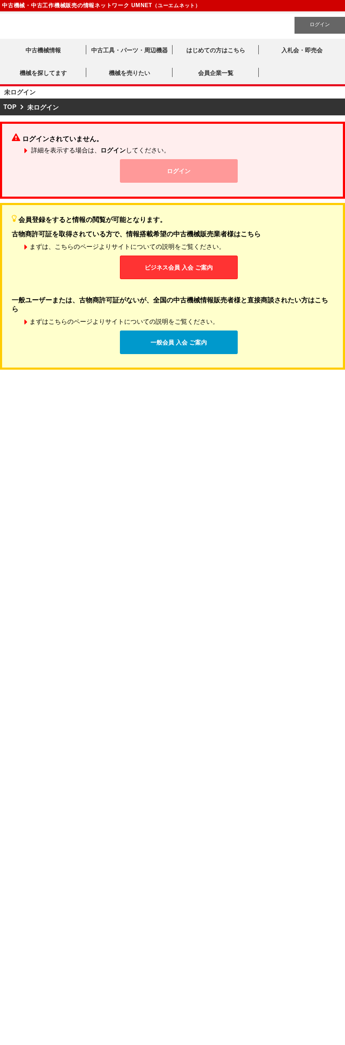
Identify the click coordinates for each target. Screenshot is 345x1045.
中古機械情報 (43, 50)
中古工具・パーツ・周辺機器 (129, 50)
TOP (9, 106)
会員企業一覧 (216, 72)
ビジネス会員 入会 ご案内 (179, 267)
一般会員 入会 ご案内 (179, 342)
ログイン (320, 24)
